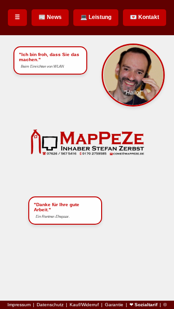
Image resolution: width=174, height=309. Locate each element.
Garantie (114, 305)
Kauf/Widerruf (84, 305)
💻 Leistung (95, 17)
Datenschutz (50, 305)
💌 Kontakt (144, 17)
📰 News (50, 17)
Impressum (19, 305)
